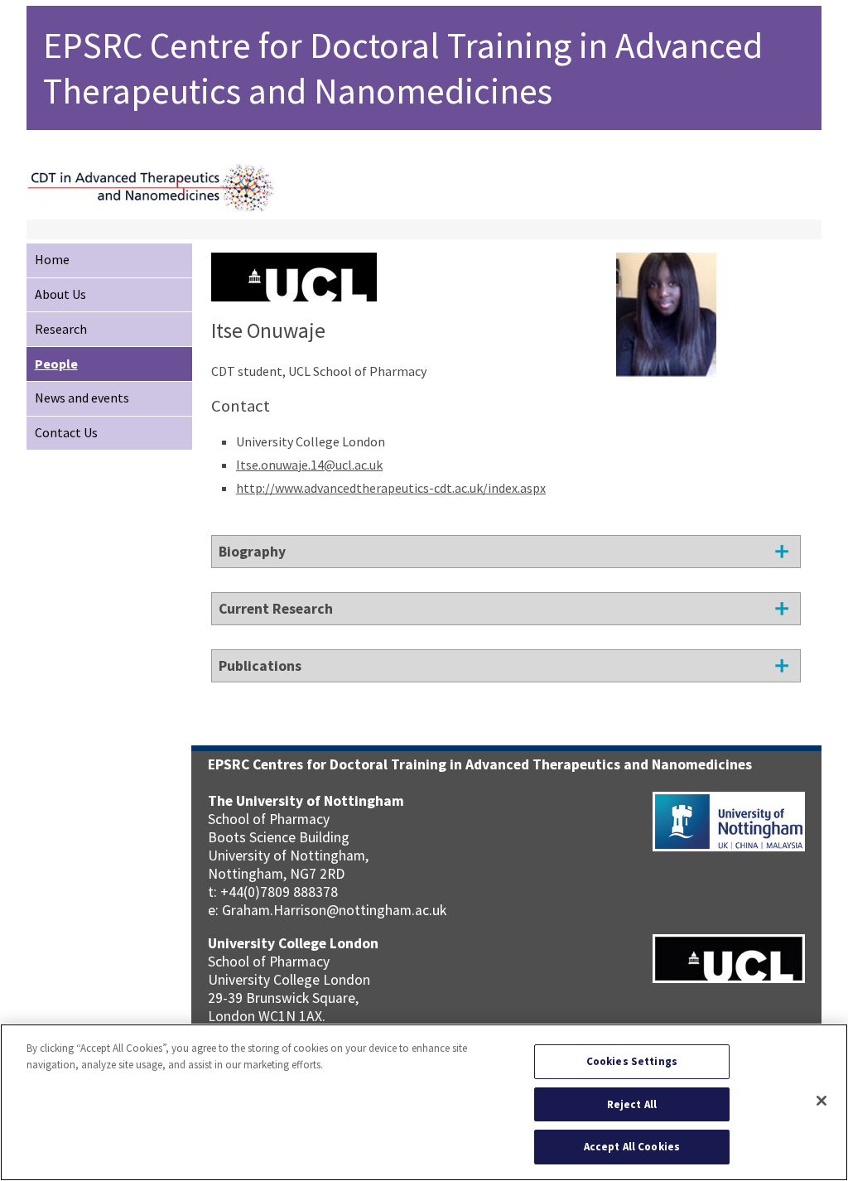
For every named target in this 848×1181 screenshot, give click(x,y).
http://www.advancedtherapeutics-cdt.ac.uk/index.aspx (391, 488)
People (56, 363)
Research (61, 329)
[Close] (821, 1100)
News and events (82, 397)
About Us (60, 294)
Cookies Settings (631, 1061)
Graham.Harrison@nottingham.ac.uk (334, 910)
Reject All (632, 1104)
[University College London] (294, 293)
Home (52, 259)
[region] (424, 1102)
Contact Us (66, 432)
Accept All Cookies (632, 1147)
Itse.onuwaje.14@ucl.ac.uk (309, 464)
